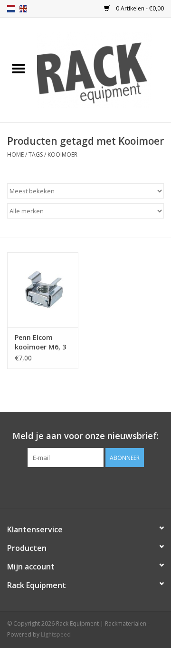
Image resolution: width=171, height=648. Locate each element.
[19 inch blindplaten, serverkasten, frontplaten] (104, 69)
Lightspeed (56, 634)
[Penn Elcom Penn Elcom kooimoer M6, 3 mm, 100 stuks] (42, 289)
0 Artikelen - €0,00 (139, 8)
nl (11, 8)
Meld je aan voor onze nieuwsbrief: (85, 436)
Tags (35, 154)
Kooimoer (62, 154)
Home (15, 154)
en (23, 8)
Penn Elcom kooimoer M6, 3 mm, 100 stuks (40, 342)
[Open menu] (18, 68)
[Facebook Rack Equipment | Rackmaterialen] (85, 486)
